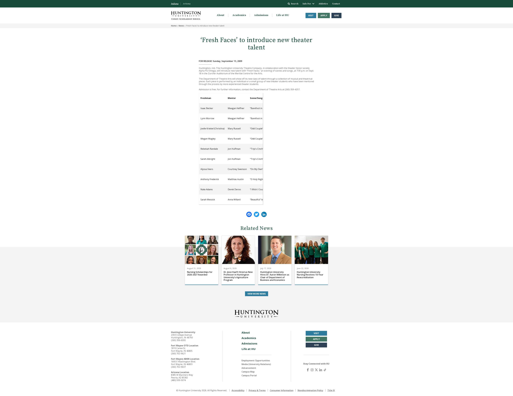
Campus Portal (249, 375)
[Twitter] (256, 214)
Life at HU (282, 15)
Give (336, 15)
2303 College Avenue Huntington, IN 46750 (182, 336)
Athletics (323, 3)
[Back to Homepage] (256, 313)
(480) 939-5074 (178, 380)
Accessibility (238, 390)
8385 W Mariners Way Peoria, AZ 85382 (182, 376)
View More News (256, 293)
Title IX (331, 390)
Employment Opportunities (256, 360)
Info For (307, 3)
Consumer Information (281, 390)
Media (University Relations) (256, 364)
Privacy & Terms (257, 390)
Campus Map (248, 371)
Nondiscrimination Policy (310, 390)
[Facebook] (249, 214)
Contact (336, 3)
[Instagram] (312, 369)
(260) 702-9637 (178, 366)
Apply (323, 15)
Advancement (249, 368)
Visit (311, 15)
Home (174, 25)
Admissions (261, 15)
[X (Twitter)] (316, 369)
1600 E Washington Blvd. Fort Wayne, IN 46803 (183, 363)
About (220, 15)
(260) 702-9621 (178, 353)
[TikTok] (325, 369)
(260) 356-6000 (178, 340)
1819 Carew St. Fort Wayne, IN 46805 (182, 349)
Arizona (187, 3)
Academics (239, 15)
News (181, 25)
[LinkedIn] (264, 214)
